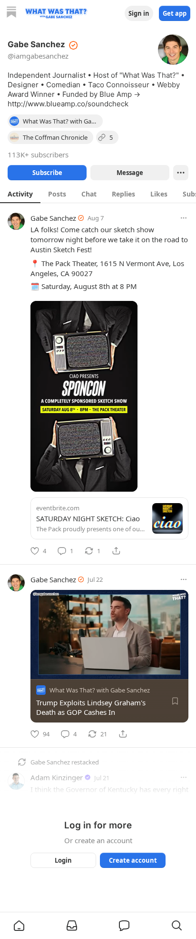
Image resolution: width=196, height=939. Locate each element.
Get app (174, 13)
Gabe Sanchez (53, 218)
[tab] (20, 193)
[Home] (11, 13)
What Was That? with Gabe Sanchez (99, 690)
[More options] (183, 218)
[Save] (175, 701)
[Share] (116, 550)
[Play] (40, 668)
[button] (19, 925)
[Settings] (186, 668)
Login (63, 860)
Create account (133, 860)
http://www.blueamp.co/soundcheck (68, 103)
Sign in (138, 13)
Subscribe (47, 172)
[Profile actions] (180, 172)
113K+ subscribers (38, 154)
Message (130, 172)
